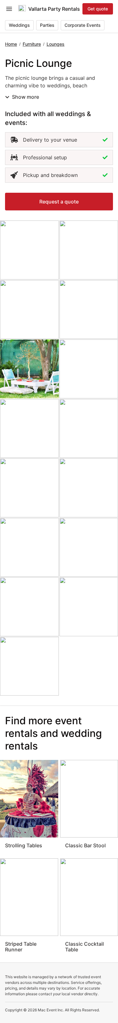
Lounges (56, 44)
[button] (59, 201)
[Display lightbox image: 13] (29, 606)
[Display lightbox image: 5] (29, 368)
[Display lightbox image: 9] (29, 487)
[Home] (22, 9)
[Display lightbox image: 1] (29, 249)
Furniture (32, 44)
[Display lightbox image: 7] (29, 428)
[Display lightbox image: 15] (29, 666)
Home (11, 44)
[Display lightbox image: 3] (29, 309)
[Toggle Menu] (9, 9)
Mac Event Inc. (51, 1010)
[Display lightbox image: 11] (29, 547)
